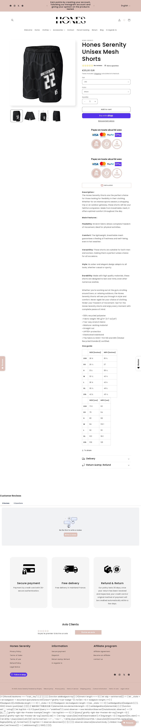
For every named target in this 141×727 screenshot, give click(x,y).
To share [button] (88, 450)
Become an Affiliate (102, 655)
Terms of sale (113, 689)
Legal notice (125, 689)
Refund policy (48, 689)
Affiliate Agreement (102, 651)
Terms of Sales (16, 655)
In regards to (57, 663)
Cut (83, 77)
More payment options (106, 121)
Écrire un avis (88, 632)
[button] (12, 20)
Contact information (100, 689)
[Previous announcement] (47, 6)
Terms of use (15, 659)
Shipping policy (85, 689)
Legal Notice (15, 667)
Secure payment (59, 651)
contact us (98, 659)
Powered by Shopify (35, 689)
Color (84, 87)
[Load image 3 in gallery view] (43, 116)
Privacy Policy (15, 651)
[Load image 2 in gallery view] (30, 116)
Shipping (97, 74)
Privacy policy (60, 689)
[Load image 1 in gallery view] (16, 116)
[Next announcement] (94, 6)
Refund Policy (15, 663)
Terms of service (72, 689)
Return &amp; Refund (61, 659)
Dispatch (55, 655)
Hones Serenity (23, 689)
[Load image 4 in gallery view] (56, 116)
